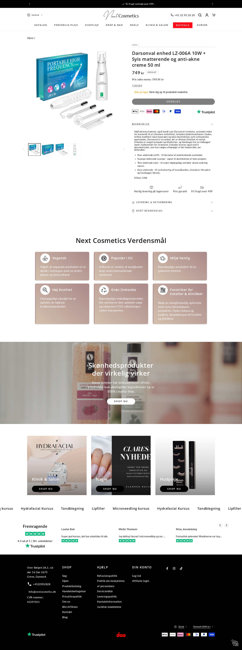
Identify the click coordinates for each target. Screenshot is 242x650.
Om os (66, 601)
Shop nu (121, 401)
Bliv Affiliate (70, 606)
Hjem (30, 37)
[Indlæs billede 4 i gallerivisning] (74, 149)
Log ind (136, 575)
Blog (65, 617)
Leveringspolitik (107, 596)
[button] (200, 15)
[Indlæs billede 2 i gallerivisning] (47, 149)
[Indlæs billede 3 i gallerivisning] (61, 149)
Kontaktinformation (109, 601)
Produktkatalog (71, 586)
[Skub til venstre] (29, 4)
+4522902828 (41, 584)
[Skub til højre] (212, 4)
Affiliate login (140, 580)
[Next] (226, 525)
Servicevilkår (105, 591)
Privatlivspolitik (72, 596)
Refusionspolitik (107, 575)
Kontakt (67, 611)
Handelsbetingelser (74, 591)
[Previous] (220, 525)
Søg (64, 575)
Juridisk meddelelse (109, 606)
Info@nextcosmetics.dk (42, 591)
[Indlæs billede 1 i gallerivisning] (34, 149)
